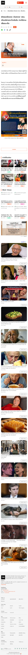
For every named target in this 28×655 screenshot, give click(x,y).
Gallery (2, 628)
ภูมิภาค (20, 622)
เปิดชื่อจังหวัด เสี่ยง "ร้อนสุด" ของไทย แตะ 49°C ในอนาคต (6, 215)
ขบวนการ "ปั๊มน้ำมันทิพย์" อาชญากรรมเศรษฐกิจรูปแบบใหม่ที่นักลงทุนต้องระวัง (20, 183)
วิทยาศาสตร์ (12, 620)
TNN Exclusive (12, 618)
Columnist (12, 612)
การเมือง (2, 620)
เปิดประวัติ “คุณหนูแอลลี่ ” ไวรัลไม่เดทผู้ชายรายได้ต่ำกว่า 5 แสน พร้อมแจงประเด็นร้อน (21, 215)
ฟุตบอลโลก (21, 635)
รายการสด (2, 599)
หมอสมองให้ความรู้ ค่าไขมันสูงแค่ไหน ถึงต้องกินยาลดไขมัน (20, 201)
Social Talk (21, 620)
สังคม (5, 11)
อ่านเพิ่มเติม (14, 149)
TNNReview (21, 641)
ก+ (9, 7)
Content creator (4, 612)
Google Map (3, 584)
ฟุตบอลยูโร (12, 635)
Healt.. (22, 204)
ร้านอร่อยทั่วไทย (4, 641)
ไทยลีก (2, 637)
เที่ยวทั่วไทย (12, 641)
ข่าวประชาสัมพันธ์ (21, 626)
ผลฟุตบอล (3, 633)
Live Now (21, 2)
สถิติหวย (11, 644)
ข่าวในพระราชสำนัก (4, 618)
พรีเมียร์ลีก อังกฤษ (22, 633)
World (2, 605)
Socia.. (22, 218)
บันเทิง (11, 622)
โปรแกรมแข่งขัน (12, 633)
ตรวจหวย (2, 644)
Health (20, 605)
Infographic (21, 624)
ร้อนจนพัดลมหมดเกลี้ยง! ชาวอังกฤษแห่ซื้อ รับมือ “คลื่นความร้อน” (7, 169)
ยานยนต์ (2, 624)
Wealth (11, 605)
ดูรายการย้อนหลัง (13, 599)
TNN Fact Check (13, 624)
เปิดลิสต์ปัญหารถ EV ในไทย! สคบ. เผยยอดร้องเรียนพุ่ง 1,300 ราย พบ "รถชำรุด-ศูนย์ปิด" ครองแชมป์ (7, 183)
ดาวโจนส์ (2, 626)
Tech (2, 608)
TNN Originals (21, 608)
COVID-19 (12, 626)
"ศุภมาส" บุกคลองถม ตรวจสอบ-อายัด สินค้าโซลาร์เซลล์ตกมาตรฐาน (20, 169)
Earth (9, 172)
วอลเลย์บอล (3, 635)
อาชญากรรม (3, 622)
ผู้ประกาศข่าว (21, 599)
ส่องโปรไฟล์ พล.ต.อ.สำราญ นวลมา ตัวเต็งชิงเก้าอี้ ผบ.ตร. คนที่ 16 (7, 201)
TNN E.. (9, 186)
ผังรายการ (3, 601)
